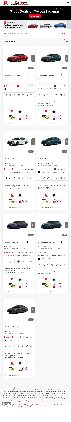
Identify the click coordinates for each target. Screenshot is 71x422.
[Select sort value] (66, 41)
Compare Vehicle (13, 124)
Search (63, 33)
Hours (49, 405)
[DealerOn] (7, 403)
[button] (33, 58)
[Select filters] (63, 41)
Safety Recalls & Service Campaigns (38, 405)
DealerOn (15, 405)
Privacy (26, 405)
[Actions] (31, 75)
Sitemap (21, 405)
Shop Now (35, 16)
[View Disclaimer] (31, 95)
